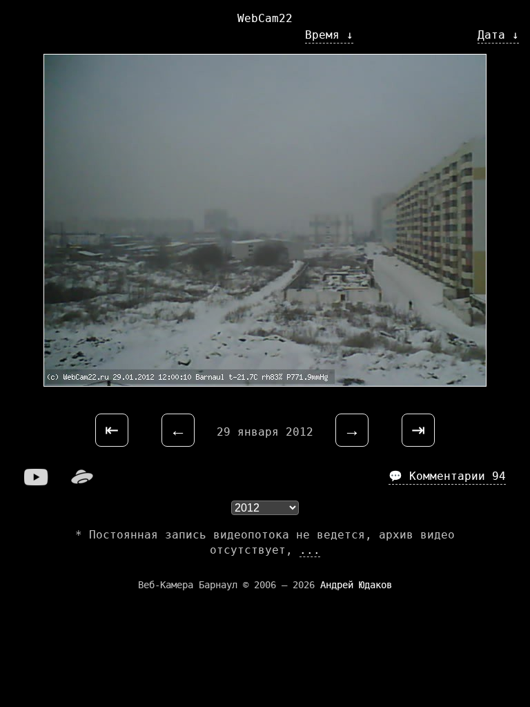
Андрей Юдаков (356, 584)
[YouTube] (36, 481)
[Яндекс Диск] (82, 481)
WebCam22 (265, 18)
